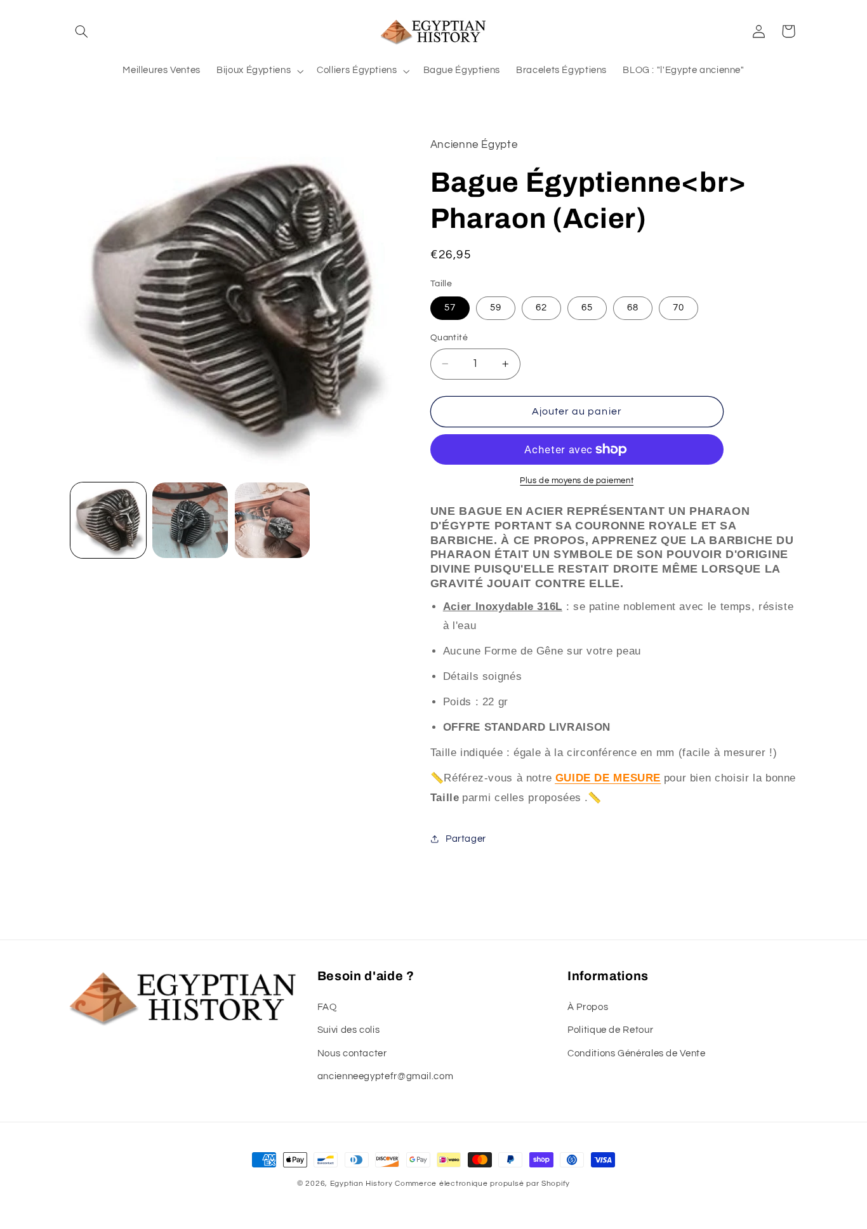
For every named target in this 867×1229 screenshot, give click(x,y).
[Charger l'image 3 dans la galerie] (272, 520)
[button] (81, 31)
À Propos (587, 1007)
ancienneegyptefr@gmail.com (385, 1076)
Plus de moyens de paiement (576, 481)
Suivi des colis (348, 1030)
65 (587, 307)
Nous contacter (352, 1053)
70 (678, 307)
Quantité (449, 337)
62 (541, 307)
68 (633, 307)
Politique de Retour (610, 1030)
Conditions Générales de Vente (636, 1053)
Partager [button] (466, 839)
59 (495, 307)
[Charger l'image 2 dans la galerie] (190, 520)
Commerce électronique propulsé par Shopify (482, 1183)
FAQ (327, 1007)
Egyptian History (361, 1183)
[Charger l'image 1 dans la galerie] (108, 520)
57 (450, 307)
